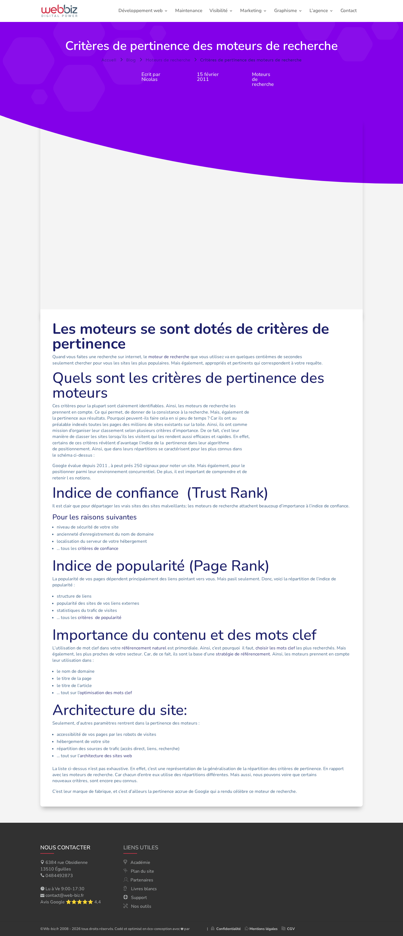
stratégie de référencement (243, 654)
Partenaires (141, 880)
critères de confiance (98, 548)
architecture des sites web (106, 756)
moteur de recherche (168, 357)
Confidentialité (227, 928)
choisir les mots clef (275, 648)
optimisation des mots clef (106, 693)
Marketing (251, 11)
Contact (348, 11)
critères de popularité (99, 618)
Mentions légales (263, 928)
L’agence (319, 11)
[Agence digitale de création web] (196, 928)
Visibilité (218, 11)
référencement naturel (144, 648)
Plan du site (142, 871)
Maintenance (188, 11)
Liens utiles (140, 847)
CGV (291, 928)
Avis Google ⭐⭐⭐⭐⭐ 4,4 (70, 902)
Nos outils (141, 906)
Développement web (140, 11)
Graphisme (285, 11)
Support (139, 898)
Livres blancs (144, 889)
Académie (140, 862)
